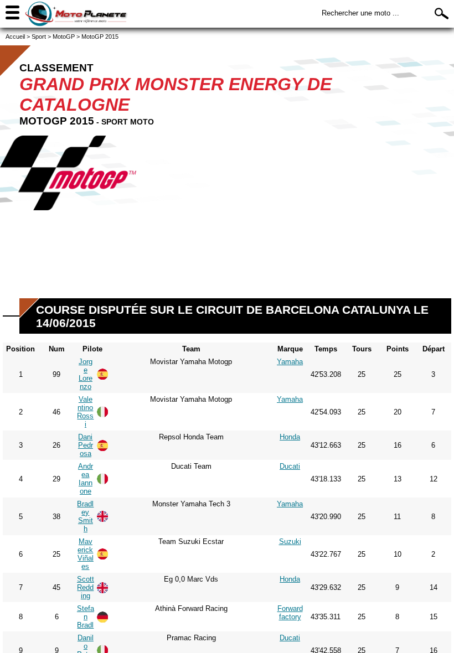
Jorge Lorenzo (85, 374)
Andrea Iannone (85, 478)
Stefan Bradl (85, 616)
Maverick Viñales (86, 554)
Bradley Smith (85, 516)
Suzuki (290, 541)
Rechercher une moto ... (360, 13)
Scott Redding (85, 587)
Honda (290, 437)
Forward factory (290, 612)
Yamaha (290, 361)
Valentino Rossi (85, 411)
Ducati (290, 466)
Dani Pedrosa (85, 445)
